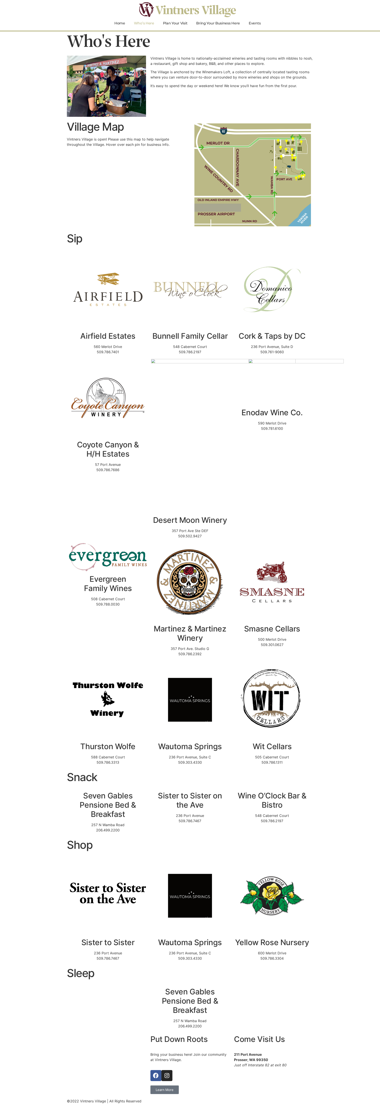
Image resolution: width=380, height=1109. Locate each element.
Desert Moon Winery (190, 520)
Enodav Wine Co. (272, 412)
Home (119, 23)
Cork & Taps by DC (272, 335)
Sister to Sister (108, 942)
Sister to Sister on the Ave (190, 800)
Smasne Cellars (272, 628)
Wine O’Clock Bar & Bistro (272, 800)
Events (255, 23)
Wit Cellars (272, 746)
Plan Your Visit (175, 23)
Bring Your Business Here (218, 23)
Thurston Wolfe (107, 746)
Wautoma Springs (190, 746)
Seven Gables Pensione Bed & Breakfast (108, 805)
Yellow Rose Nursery (272, 942)
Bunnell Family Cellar (190, 335)
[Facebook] (155, 1075)
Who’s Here (144, 23)
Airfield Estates (107, 335)
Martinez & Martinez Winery (190, 633)
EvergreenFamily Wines (108, 583)
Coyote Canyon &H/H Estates (108, 449)
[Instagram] (166, 1075)
